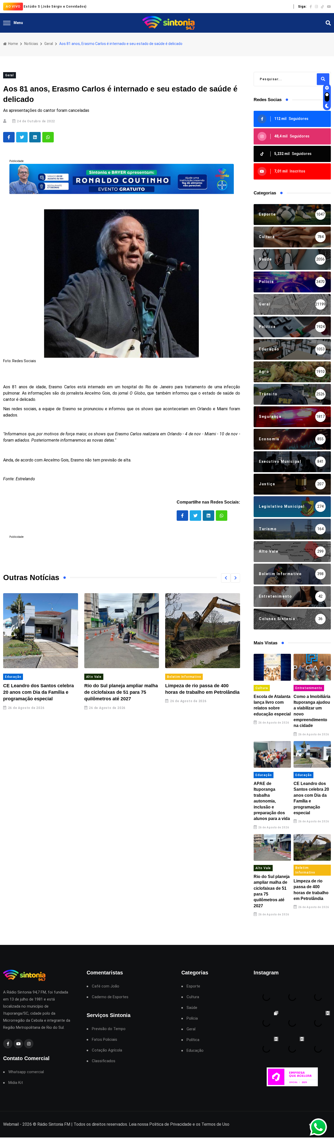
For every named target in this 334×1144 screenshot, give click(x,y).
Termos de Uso (215, 1124)
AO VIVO (13, 6)
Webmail (11, 1124)
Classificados (103, 1061)
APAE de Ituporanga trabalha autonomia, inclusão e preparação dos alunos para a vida (272, 801)
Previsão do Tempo (109, 1029)
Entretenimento (308, 688)
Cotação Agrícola (107, 1050)
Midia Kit (15, 1083)
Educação (13, 677)
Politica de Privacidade (170, 1124)
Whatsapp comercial (26, 1072)
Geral (48, 44)
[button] (225, 578)
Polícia (192, 1018)
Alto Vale (94, 677)
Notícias (31, 44)
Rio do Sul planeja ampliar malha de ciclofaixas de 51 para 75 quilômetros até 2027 (121, 692)
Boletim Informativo (184, 677)
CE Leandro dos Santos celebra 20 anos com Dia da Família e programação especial (38, 692)
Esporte (193, 986)
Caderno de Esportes (110, 997)
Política (193, 1040)
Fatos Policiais (104, 1040)
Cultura (261, 688)
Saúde (192, 1008)
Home (12, 44)
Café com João (105, 986)
